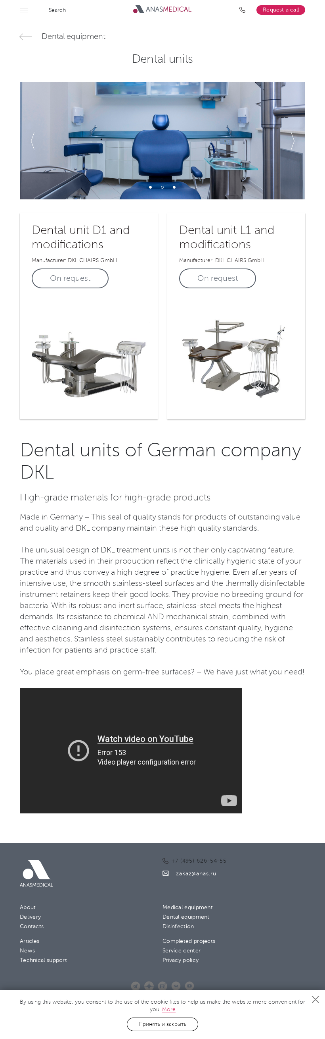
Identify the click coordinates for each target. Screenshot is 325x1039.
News (27, 951)
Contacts (32, 926)
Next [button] (292, 141)
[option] (162, 140)
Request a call (281, 10)
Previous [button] (33, 141)
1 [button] (151, 187)
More (169, 1009)
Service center (181, 951)
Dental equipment (73, 36)
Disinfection (178, 926)
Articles (29, 941)
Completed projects (188, 941)
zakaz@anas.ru (196, 874)
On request (70, 278)
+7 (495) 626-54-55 (244, 10)
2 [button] (162, 187)
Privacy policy (180, 960)
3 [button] (174, 187)
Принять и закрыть (162, 1024)
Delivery (30, 917)
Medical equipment (187, 907)
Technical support (43, 960)
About (28, 907)
